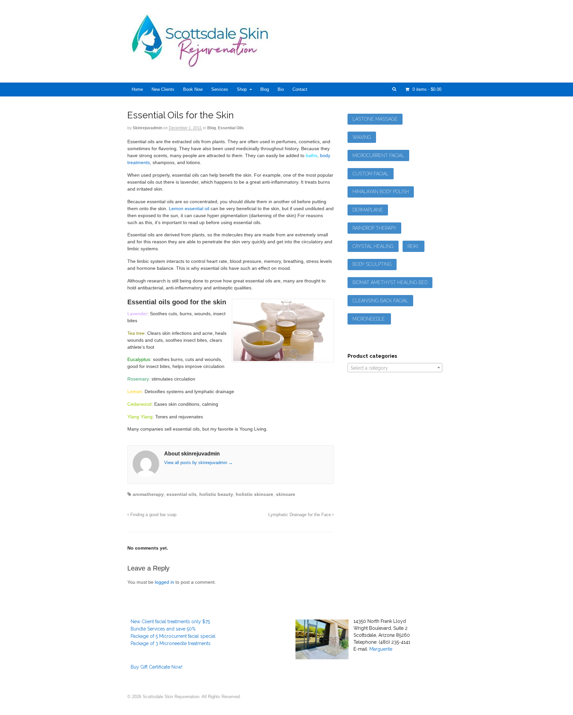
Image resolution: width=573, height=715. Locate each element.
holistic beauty (216, 494)
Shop (242, 89)
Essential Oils (231, 128)
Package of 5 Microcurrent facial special (173, 636)
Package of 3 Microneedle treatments (171, 643)
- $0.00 (427, 89)
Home (137, 89)
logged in (164, 582)
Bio (281, 89)
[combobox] (395, 367)
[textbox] (395, 368)
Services (219, 89)
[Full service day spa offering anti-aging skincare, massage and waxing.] (202, 65)
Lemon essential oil (189, 208)
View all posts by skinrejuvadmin (198, 462)
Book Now (193, 89)
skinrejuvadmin (147, 128)
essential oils (181, 494)
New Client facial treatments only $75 (170, 621)
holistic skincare (254, 494)
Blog (264, 89)
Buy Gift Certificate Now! (156, 667)
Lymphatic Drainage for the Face (300, 514)
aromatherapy (148, 494)
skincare (285, 494)
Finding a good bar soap (152, 514)
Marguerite (380, 649)
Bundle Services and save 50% (163, 628)
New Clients (163, 89)
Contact (299, 89)
